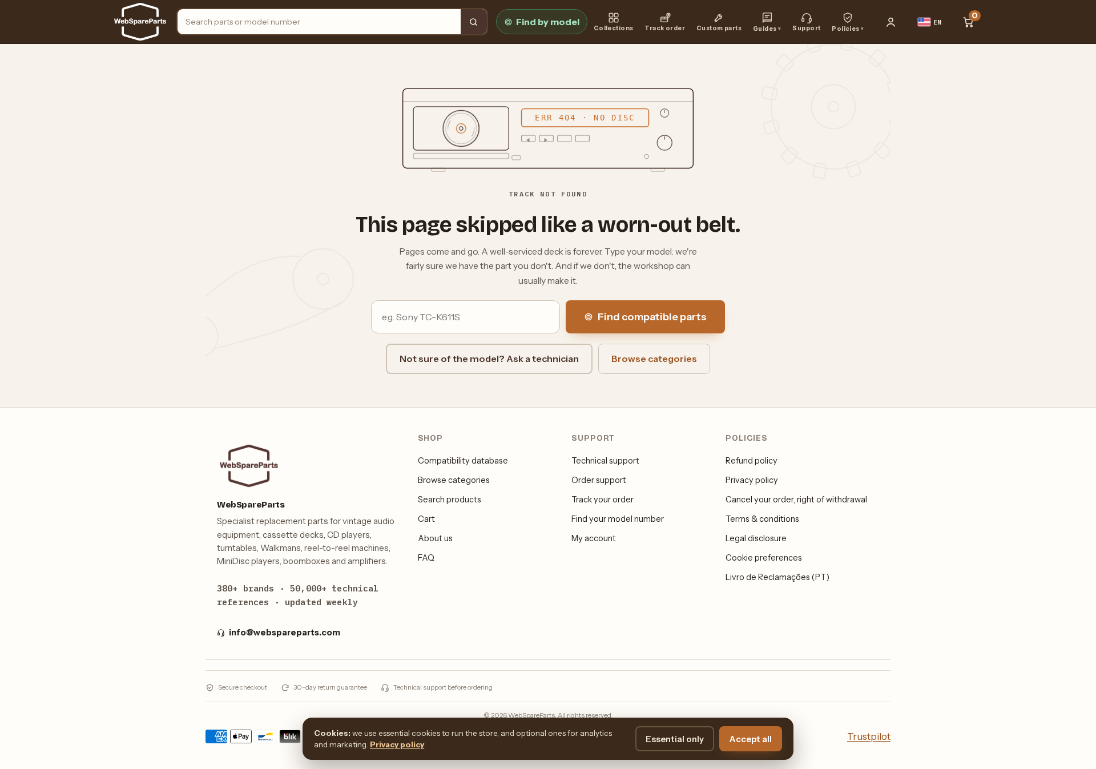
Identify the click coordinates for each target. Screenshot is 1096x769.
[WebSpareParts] (140, 22)
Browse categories (654, 358)
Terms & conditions (762, 519)
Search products (449, 499)
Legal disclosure (756, 538)
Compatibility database (463, 461)
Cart (426, 519)
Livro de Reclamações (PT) (777, 577)
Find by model (547, 21)
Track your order (602, 499)
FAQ (426, 558)
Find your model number (617, 519)
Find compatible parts (652, 317)
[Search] (474, 21)
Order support (598, 480)
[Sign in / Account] (891, 21)
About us (435, 538)
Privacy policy (752, 480)
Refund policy (751, 461)
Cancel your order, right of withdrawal (796, 499)
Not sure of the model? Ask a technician (489, 358)
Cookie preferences (764, 558)
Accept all (751, 739)
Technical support (605, 461)
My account (593, 538)
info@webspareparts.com (284, 632)
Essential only (675, 739)
